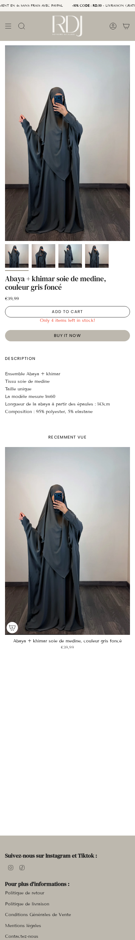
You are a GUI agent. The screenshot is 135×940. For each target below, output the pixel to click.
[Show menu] (8, 26)
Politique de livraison (27, 904)
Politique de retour (24, 893)
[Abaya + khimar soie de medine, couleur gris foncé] (67, 541)
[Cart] (126, 26)
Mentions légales (23, 925)
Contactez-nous (21, 936)
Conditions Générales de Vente (38, 914)
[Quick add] (12, 627)
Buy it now (67, 336)
